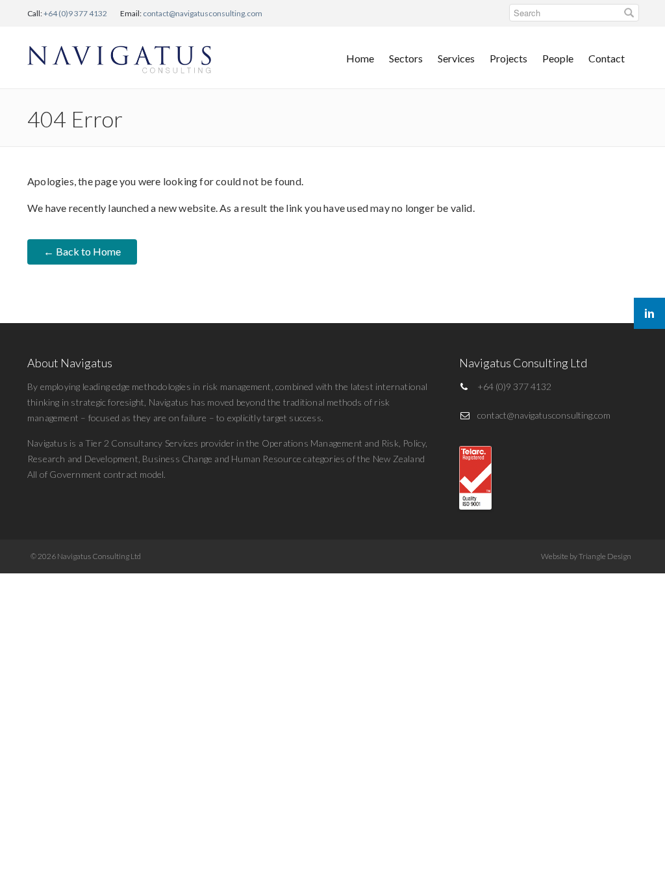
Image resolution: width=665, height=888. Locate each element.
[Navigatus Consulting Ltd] (120, 56)
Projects (508, 58)
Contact (606, 58)
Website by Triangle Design (586, 556)
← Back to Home (82, 251)
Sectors (406, 58)
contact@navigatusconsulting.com (202, 13)
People (557, 58)
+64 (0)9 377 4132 (75, 13)
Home (360, 58)
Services (456, 58)
